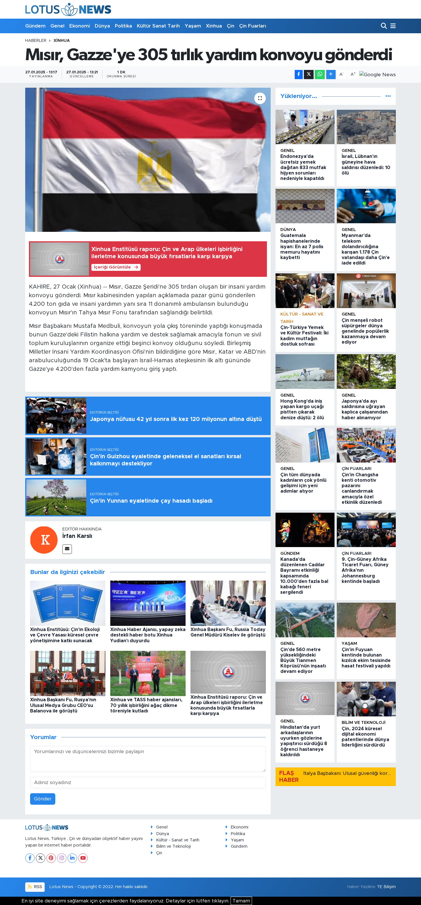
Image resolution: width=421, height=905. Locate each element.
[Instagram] (61, 858)
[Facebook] (30, 858)
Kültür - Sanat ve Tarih (177, 840)
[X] (40, 858)
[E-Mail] (67, 549)
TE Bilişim (386, 887)
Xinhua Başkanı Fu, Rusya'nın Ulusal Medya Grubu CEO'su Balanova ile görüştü (63, 705)
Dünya (102, 25)
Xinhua (214, 25)
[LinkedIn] (72, 858)
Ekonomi (79, 25)
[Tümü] (388, 96)
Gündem (35, 25)
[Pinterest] (51, 858)
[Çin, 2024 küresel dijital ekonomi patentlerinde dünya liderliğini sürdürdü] (366, 699)
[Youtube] (83, 858)
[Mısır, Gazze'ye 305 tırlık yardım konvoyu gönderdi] (148, 160)
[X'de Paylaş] (309, 74)
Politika (123, 25)
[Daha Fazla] (331, 74)
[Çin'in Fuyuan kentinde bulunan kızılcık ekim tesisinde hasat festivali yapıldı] (366, 620)
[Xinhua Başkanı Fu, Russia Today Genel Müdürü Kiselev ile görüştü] (228, 603)
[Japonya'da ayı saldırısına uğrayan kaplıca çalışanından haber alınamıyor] (366, 371)
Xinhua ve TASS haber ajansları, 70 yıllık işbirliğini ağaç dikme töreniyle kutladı (146, 705)
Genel (57, 25)
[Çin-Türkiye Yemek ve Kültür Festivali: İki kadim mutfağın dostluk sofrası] (305, 290)
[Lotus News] (68, 9)
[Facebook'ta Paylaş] (299, 74)
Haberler (35, 41)
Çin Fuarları (252, 25)
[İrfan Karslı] (44, 539)
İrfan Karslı (77, 536)
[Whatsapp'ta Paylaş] (320, 74)
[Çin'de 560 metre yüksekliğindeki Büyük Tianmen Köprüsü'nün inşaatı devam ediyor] (305, 620)
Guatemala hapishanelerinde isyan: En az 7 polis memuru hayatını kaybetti (301, 246)
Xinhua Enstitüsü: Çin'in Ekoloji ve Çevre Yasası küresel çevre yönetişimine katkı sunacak (65, 635)
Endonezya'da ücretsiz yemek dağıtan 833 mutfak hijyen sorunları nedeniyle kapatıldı (303, 167)
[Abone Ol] (377, 74)
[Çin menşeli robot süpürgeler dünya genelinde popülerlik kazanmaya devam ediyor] (366, 290)
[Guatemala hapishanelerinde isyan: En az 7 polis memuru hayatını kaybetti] (305, 206)
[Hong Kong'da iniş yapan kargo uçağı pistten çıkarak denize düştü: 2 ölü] (305, 371)
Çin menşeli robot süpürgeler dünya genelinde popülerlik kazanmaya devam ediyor (365, 331)
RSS (37, 887)
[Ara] (384, 26)
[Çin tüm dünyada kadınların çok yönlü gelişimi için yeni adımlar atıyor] (305, 445)
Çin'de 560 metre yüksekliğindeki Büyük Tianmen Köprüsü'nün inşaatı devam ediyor (303, 660)
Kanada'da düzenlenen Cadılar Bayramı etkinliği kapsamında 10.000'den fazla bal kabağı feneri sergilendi (304, 576)
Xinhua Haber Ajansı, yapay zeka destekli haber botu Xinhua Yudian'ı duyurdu (148, 635)
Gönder (43, 798)
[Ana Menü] (392, 26)
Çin (230, 25)
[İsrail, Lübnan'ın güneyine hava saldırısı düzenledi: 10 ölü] (366, 127)
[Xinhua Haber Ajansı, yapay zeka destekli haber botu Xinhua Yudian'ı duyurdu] (148, 603)
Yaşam (193, 25)
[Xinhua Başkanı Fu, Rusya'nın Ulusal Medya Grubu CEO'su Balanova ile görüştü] (67, 673)
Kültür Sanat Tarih (158, 25)
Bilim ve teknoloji (363, 722)
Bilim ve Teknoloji (173, 846)
